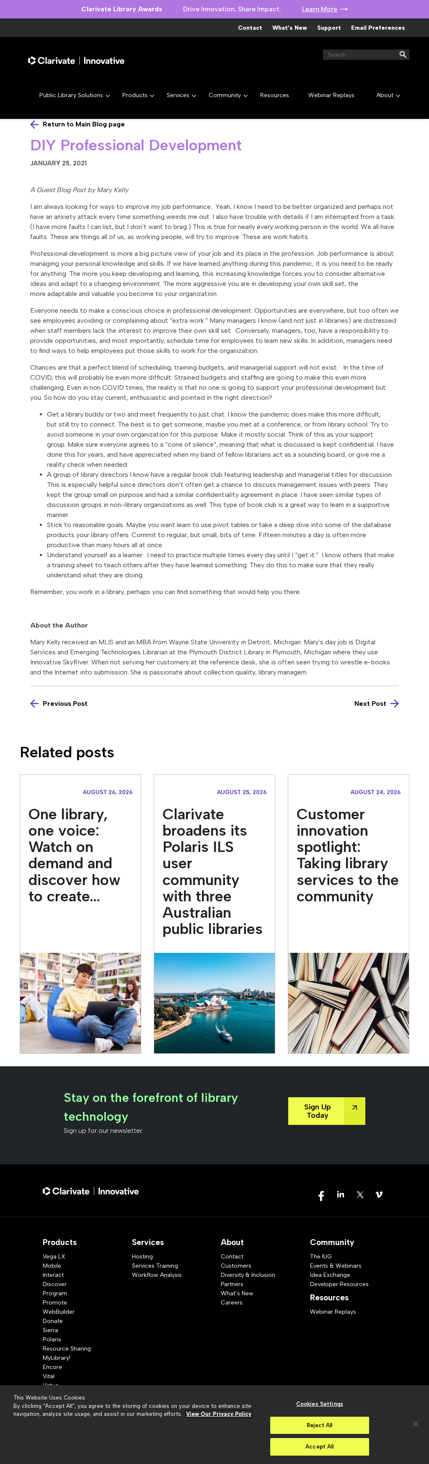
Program (55, 1293)
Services (178, 95)
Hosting (142, 1256)
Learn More (319, 9)
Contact (250, 27)
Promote (55, 1302)
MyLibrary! (56, 1357)
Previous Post (65, 704)
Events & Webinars (336, 1265)
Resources (274, 95)
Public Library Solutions (71, 95)
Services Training (155, 1265)
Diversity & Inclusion (248, 1275)
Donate (53, 1321)
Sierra (50, 1330)
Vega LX (54, 1256)
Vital (48, 1376)
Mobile (52, 1265)
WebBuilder (59, 1311)
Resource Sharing (67, 1348)
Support (329, 27)
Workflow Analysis (157, 1275)
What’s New (289, 27)
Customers (236, 1265)
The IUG (321, 1256)
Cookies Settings (319, 1404)
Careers (232, 1302)
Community (225, 95)
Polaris (52, 1339)
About (385, 95)
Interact (53, 1275)
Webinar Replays (331, 95)
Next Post (370, 704)
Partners (232, 1284)
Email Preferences (378, 27)
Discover (55, 1284)
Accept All (319, 1446)
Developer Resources (339, 1284)
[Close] (415, 1424)
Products (134, 95)
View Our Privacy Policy (218, 1414)
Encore (52, 1367)
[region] (214, 1424)
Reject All (319, 1425)
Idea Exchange (330, 1275)
